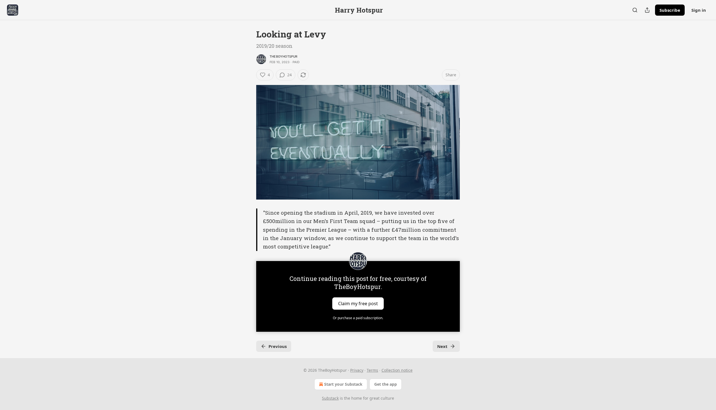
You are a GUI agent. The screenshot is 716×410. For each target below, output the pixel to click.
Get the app (385, 384)
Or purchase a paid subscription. (358, 318)
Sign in (698, 10)
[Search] (634, 10)
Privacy (356, 370)
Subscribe (670, 10)
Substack (330, 398)
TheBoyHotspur (284, 56)
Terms (372, 370)
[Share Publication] (647, 10)
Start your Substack (343, 384)
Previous (277, 346)
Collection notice (397, 370)
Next (442, 346)
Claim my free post (358, 303)
